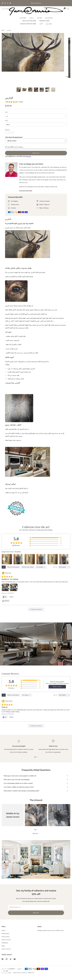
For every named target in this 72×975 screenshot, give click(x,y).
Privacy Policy (5, 936)
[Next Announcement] (52, 3)
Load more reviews (36, 609)
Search (3, 930)
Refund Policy (5, 933)
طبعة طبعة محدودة (48, 17)
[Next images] (68, 559)
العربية (19, 969)
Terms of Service (6, 939)
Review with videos (28, 567)
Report (12, 597)
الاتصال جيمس (49, 23)
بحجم (6, 112)
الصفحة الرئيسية (23, 17)
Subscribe (36, 912)
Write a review (57, 686)
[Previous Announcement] (20, 3)
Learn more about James (25, 190)
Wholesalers (5, 943)
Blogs (3, 946)
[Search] (68, 9)
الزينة (6, 120)
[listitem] (36, 3)
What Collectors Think (29, 20)
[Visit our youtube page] (10, 3)
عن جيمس (31, 17)
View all (35, 833)
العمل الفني (39, 17)
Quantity (7, 129)
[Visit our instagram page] (5, 3)
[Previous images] (4, 559)
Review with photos (13, 567)
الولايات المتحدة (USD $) (6, 8)
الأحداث (40, 23)
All (4, 567)
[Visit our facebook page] (2, 3)
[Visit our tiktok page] (7, 3)
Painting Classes (44, 20)
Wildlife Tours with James (28, 23)
